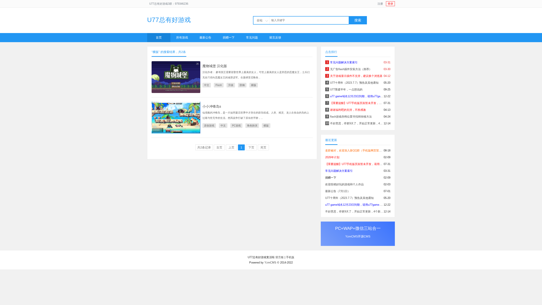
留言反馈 (275, 37)
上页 (231, 147)
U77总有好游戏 (169, 19)
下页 (251, 147)
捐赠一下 (229, 37)
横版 (253, 85)
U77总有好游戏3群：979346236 (168, 3)
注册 (380, 3)
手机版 (290, 257)
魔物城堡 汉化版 (214, 66)
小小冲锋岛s (211, 106)
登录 (390, 3)
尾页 (263, 147)
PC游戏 (236, 125)
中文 (206, 85)
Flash (219, 85)
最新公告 (205, 37)
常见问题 (252, 37)
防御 (242, 85)
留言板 (279, 257)
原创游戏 (209, 125)
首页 (159, 37)
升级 (230, 85)
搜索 (357, 20)
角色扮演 (252, 125)
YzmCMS (270, 262)
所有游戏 (182, 37)
